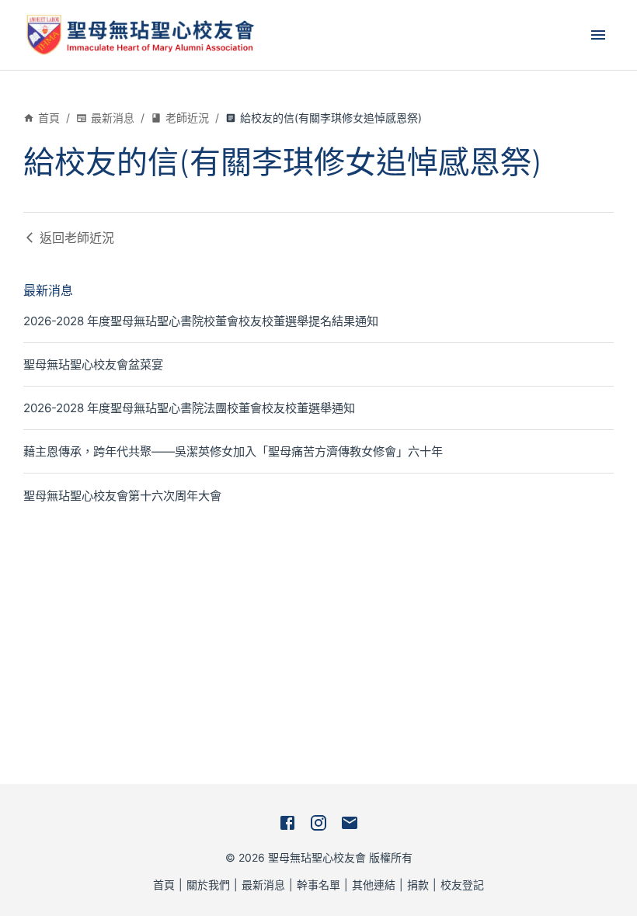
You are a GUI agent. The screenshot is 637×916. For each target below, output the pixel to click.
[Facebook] (287, 822)
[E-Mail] (349, 822)
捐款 (418, 884)
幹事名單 (318, 884)
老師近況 (187, 117)
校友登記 (462, 884)
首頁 (49, 117)
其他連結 (373, 884)
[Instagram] (318, 822)
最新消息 (112, 117)
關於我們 (208, 884)
